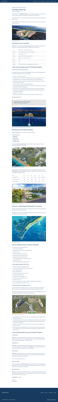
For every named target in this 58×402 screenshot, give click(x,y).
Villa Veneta (35, 169)
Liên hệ (55, 392)
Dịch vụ (46, 392)
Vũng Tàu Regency (28, 45)
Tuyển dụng (51, 392)
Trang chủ (14, 7)
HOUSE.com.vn (4, 1)
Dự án (17, 7)
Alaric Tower (15, 136)
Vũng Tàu (15, 381)
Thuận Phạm (18, 11)
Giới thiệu (42, 392)
